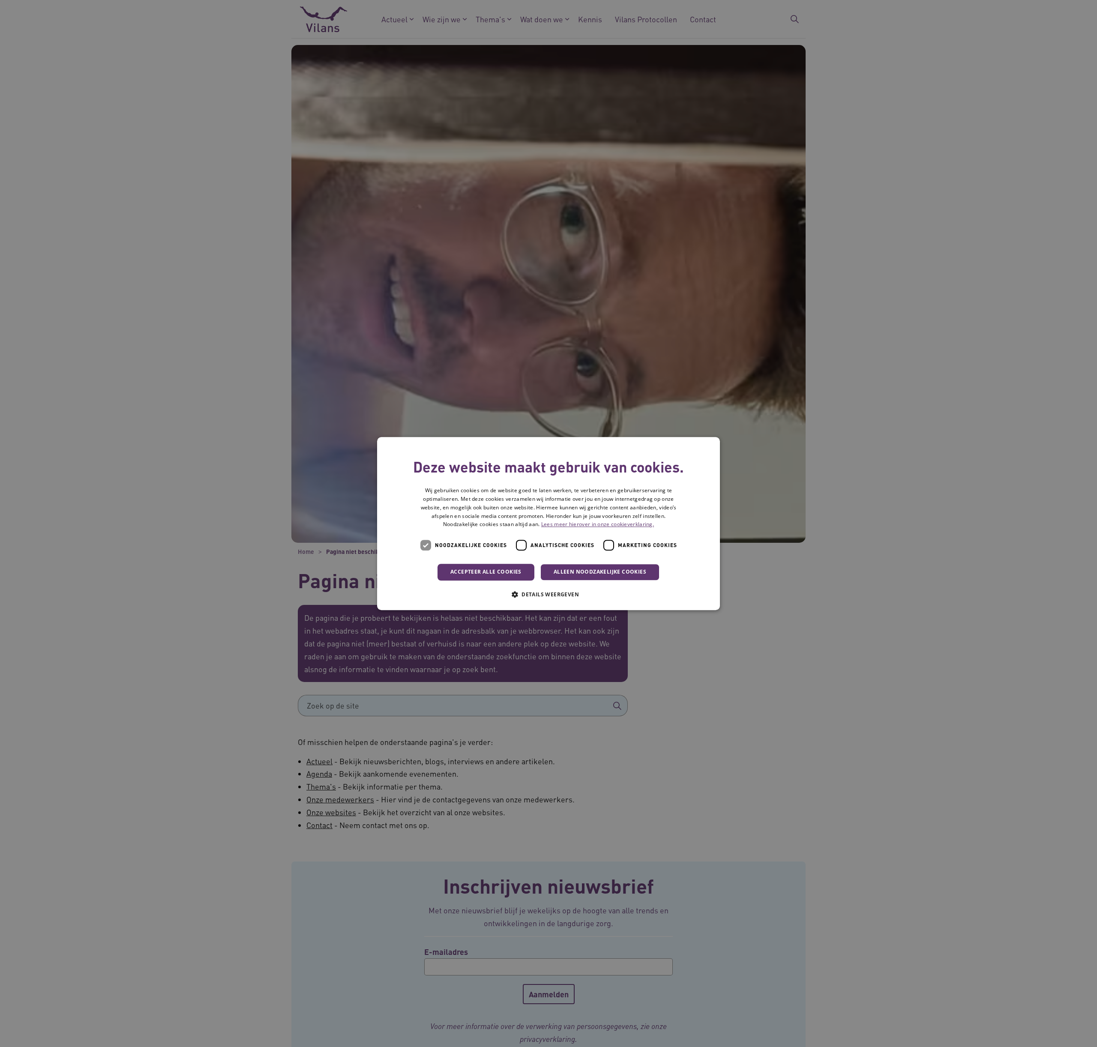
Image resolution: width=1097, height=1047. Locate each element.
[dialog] (548, 523)
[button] (548, 594)
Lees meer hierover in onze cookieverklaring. (597, 524)
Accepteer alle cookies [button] (486, 571)
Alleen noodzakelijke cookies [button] (600, 571)
